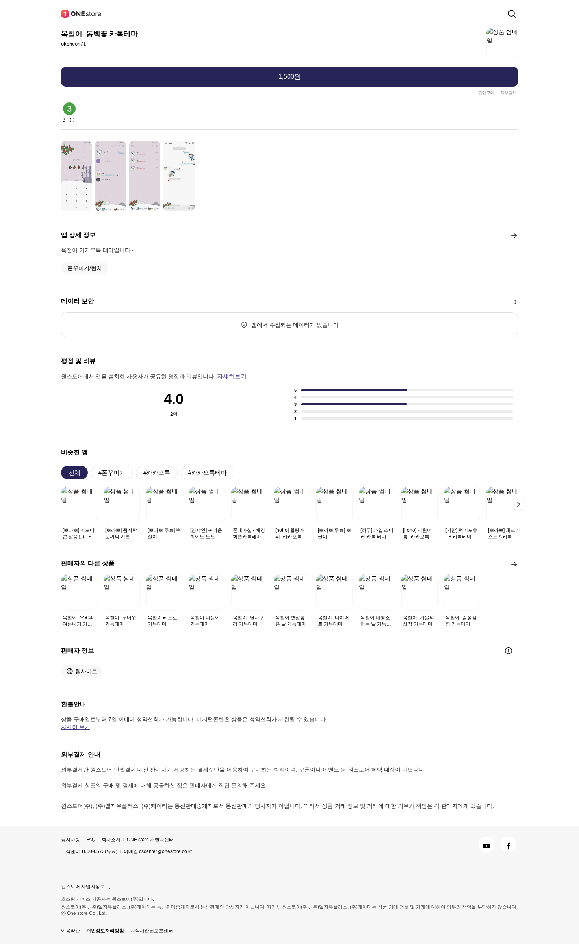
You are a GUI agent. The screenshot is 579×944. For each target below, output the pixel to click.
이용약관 (70, 930)
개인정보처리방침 (105, 930)
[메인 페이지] (81, 14)
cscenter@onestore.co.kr (165, 851)
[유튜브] (486, 844)
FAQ (90, 839)
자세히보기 (232, 376)
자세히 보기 (75, 727)
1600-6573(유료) (99, 851)
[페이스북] (508, 844)
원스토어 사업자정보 (83, 886)
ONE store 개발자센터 (150, 839)
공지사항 (70, 839)
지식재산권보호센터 (151, 930)
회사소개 (111, 839)
